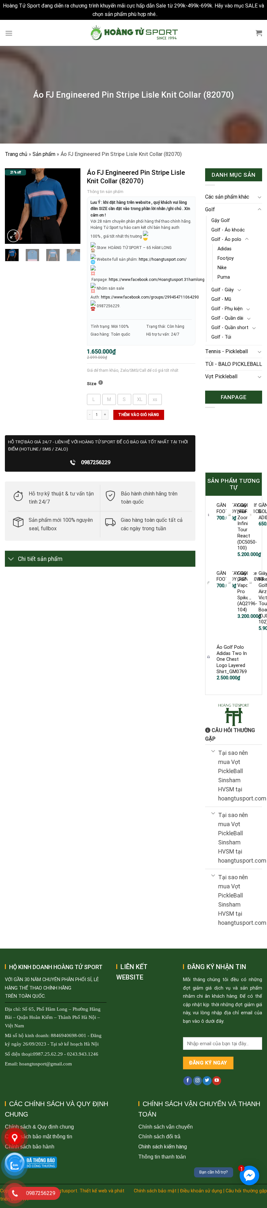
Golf (210, 209)
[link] (156, 279)
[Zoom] (13, 235)
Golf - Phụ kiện (227, 309)
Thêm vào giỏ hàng (138, 414)
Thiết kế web (93, 1191)
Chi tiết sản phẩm (40, 559)
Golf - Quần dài (227, 318)
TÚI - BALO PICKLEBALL (233, 364)
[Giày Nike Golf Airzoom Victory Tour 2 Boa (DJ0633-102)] (250, 582)
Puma (224, 277)
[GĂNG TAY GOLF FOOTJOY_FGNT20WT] (208, 582)
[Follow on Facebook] (187, 1080)
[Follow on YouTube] (216, 1080)
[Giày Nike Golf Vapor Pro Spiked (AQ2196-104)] (229, 582)
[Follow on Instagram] (197, 1080)
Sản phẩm (44, 154)
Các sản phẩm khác (227, 197)
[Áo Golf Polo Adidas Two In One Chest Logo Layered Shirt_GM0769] (208, 656)
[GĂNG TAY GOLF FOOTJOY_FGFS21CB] (208, 514)
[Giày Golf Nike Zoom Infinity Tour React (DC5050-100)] (229, 514)
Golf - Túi (221, 337)
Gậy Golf (220, 220)
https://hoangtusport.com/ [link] (163, 259)
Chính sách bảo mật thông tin (38, 1136)
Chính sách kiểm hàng (162, 1147)
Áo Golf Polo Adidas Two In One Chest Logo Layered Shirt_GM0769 (232, 659)
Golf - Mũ (221, 299)
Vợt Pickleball (221, 376)
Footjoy (226, 258)
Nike (222, 268)
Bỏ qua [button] (167, 14)
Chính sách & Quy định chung (39, 1127)
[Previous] (15, 206)
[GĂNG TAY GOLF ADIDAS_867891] (250, 514)
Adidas (225, 249)
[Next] (71, 206)
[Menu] (9, 33)
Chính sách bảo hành (29, 1146)
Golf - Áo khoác (228, 230)
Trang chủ (16, 154)
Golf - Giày (222, 290)
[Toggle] (11, 559)
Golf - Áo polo (226, 239)
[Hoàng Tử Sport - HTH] (133, 33)
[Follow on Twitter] (207, 1080)
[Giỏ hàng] (259, 33)
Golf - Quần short (229, 327)
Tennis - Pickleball (226, 351)
